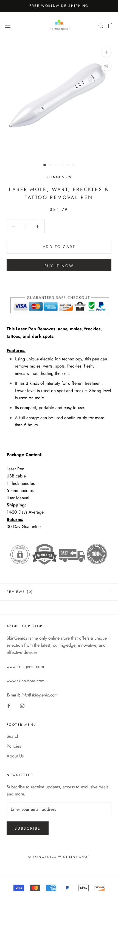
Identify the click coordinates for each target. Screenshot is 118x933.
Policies (14, 746)
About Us (15, 756)
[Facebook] (9, 705)
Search (13, 736)
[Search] (101, 25)
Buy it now (59, 266)
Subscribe (28, 828)
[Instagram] (22, 705)
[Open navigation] (7, 25)
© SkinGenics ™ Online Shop (59, 857)
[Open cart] (110, 25)
